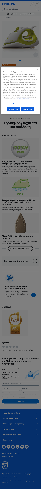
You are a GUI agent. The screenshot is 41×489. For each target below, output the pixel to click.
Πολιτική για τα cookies (23, 99)
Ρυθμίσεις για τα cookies (19, 104)
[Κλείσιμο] (36, 69)
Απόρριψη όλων (12, 109)
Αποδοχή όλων (27, 109)
